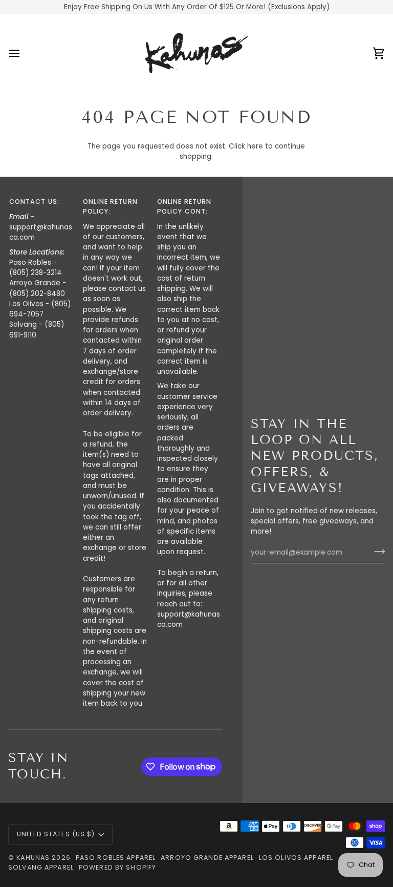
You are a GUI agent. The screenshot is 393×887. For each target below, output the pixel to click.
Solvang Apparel (41, 867)
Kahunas (33, 857)
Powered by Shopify (117, 867)
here (255, 146)
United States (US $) (56, 834)
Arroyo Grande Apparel (207, 857)
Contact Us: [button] (34, 201)
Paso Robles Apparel (116, 857)
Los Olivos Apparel (296, 857)
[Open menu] (23, 53)
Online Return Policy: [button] (110, 206)
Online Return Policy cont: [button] (184, 206)
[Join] (376, 551)
